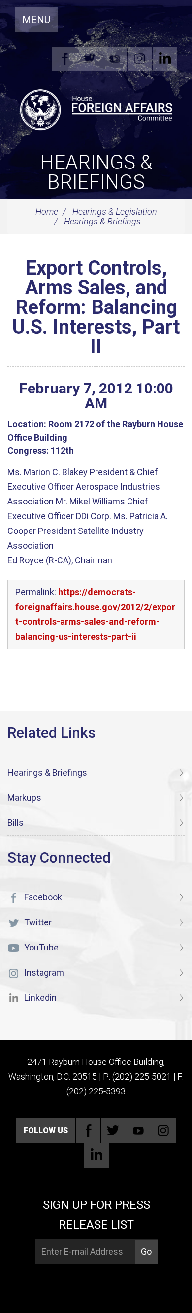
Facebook (64, 59)
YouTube (114, 59)
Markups (24, 797)
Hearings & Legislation (114, 211)
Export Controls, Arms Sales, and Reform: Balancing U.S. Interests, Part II (96, 307)
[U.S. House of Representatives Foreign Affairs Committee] (96, 108)
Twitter (89, 59)
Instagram (140, 59)
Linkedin (165, 59)
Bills (15, 822)
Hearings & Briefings (96, 172)
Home (46, 211)
